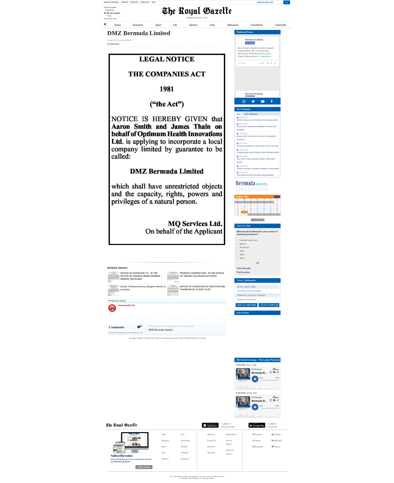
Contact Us (211, 440)
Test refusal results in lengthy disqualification (255, 175)
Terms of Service (191, 338)
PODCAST (145, 2)
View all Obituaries (246, 305)
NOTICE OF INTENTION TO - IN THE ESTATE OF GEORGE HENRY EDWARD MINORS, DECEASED (140, 276)
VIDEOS (124, 2)
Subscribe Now (110, 19)
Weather (184, 446)
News (118, 25)
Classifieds (257, 25)
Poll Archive (243, 272)
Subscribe (280, 25)
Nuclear (243, 243)
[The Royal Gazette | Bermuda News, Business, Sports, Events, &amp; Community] (197, 11)
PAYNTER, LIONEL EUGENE (249, 291)
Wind (242, 254)
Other (242, 258)
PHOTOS (134, 2)
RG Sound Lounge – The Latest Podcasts (258, 360)
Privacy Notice (229, 442)
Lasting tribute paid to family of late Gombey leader (258, 152)
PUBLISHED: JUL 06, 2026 (246, 393)
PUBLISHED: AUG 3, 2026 (246, 365)
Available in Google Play (272, 425)
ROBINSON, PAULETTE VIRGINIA (251, 295)
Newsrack (185, 458)
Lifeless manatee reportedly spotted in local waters (258, 169)
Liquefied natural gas (248, 240)
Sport (158, 25)
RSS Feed (277, 440)
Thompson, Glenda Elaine (246, 299)
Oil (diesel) (244, 247)
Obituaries (232, 25)
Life (175, 25)
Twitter (257, 440)
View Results (244, 268)
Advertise (211, 452)
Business (138, 25)
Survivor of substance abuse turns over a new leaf (257, 146)
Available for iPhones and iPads (228, 425)
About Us (211, 434)
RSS (154, 2)
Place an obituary (270, 305)
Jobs (212, 25)
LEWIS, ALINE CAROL (246, 286)
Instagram (258, 446)
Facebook (258, 434)
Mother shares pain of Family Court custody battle (257, 120)
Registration (231, 434)
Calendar (184, 452)
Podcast (276, 446)
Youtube (277, 434)
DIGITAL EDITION (111, 2)
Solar (242, 250)
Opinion (193, 25)
